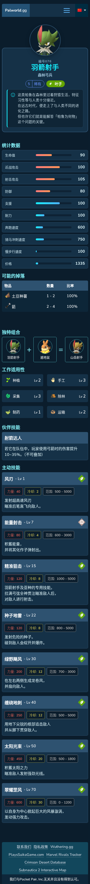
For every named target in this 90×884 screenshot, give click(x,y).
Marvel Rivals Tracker (63, 854)
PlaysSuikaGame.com (26, 854)
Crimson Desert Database (45, 862)
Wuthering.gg (61, 846)
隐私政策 (41, 847)
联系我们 (24, 847)
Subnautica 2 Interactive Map (42, 870)
